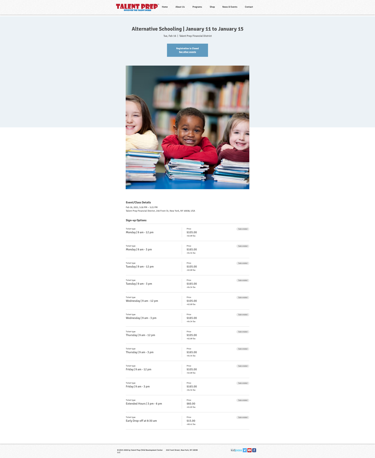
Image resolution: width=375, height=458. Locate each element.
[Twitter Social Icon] (245, 450)
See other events (187, 52)
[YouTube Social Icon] (249, 450)
